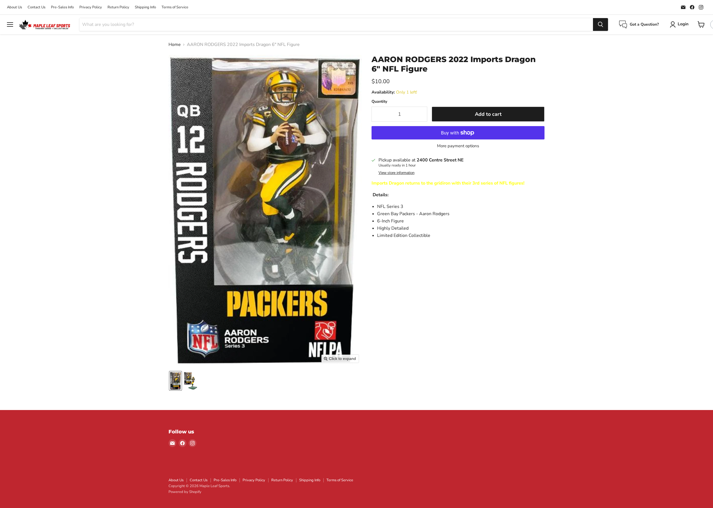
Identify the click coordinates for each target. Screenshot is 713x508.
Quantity (379, 101)
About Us (14, 7)
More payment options (458, 146)
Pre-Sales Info (62, 7)
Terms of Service (175, 7)
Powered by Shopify (185, 491)
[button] (680, 24)
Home (175, 44)
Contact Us (36, 7)
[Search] (600, 24)
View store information (396, 173)
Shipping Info (145, 7)
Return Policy (118, 7)
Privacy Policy (90, 7)
